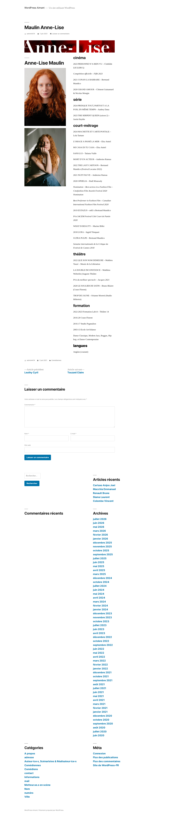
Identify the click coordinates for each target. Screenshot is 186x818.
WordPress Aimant (34, 7)
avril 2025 (99, 570)
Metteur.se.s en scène (37, 784)
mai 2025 (98, 566)
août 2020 (99, 727)
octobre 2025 (101, 550)
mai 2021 (98, 696)
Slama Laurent (101, 497)
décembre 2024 (102, 578)
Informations (31, 777)
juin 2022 (98, 648)
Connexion (99, 753)
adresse (29, 757)
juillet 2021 (99, 688)
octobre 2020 (101, 719)
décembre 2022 (102, 637)
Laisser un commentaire (60, 34)
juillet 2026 (99, 519)
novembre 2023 (102, 617)
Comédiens (31, 769)
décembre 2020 (102, 715)
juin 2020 (98, 735)
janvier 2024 (100, 609)
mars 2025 (99, 574)
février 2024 (100, 605)
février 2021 (100, 707)
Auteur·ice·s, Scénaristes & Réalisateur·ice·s (50, 761)
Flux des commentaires (106, 761)
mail (26, 781)
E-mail (73, 434)
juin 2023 (98, 629)
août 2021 (99, 684)
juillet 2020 (100, 731)
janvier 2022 (100, 668)
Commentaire (29, 405)
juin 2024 (98, 589)
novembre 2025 (102, 546)
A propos (29, 753)
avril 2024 (99, 597)
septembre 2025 (103, 554)
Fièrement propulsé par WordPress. (51, 810)
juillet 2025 (99, 558)
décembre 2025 (102, 542)
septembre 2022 (103, 645)
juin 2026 (98, 522)
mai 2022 (98, 652)
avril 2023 (99, 633)
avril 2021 (99, 700)
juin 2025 (98, 562)
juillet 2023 (99, 625)
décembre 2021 (102, 672)
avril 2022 (99, 656)
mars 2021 (99, 704)
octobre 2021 (101, 676)
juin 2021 (98, 692)
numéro (28, 792)
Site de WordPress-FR (106, 765)
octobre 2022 (101, 641)
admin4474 (31, 34)
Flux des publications (105, 757)
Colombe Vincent (103, 500)
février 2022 (100, 664)
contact (29, 773)
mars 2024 (99, 601)
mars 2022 (99, 660)
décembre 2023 (102, 613)
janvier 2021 (100, 711)
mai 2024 (98, 593)
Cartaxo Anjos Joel (104, 485)
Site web (27, 445)
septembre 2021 (102, 680)
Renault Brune (101, 493)
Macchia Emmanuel (104, 489)
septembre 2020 (103, 723)
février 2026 (100, 534)
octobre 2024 (101, 582)
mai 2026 (98, 526)
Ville (27, 796)
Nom (26, 434)
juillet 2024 (100, 585)
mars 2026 (99, 530)
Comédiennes (56, 360)
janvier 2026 (100, 538)
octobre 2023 (101, 621)
